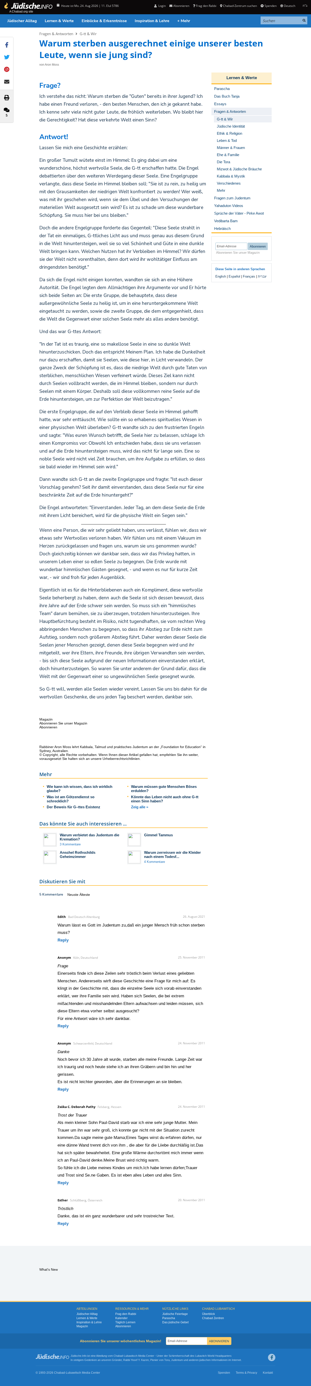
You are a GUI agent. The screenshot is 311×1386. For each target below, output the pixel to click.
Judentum (177, 1359)
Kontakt (268, 1372)
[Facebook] (271, 1357)
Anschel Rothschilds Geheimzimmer (77, 854)
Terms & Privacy (246, 1372)
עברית (262, 276)
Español (234, 276)
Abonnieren (123, 1326)
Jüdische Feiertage (175, 1314)
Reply (63, 940)
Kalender (121, 1318)
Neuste (73, 895)
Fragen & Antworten (56, 33)
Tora (167, 1359)
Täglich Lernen (125, 1322)
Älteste (84, 895)
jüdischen (205, 1359)
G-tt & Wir (88, 33)
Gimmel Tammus (158, 835)
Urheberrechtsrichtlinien (121, 759)
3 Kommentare (70, 844)
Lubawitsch (130, 1355)
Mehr (221, 190)
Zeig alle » (139, 807)
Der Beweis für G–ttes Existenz (73, 807)
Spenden (270, 6)
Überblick (208, 1314)
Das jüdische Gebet (175, 1322)
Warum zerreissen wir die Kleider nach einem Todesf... (172, 854)
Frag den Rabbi (206, 6)
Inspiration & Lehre (152, 21)
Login (162, 6)
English (220, 276)
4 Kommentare (154, 862)
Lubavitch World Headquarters (213, 1355)
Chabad (118, 1355)
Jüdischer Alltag (22, 21)
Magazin (82, 1326)
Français (249, 276)
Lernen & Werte (59, 21)
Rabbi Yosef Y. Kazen (136, 1359)
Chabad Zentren (213, 1318)
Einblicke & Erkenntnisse (104, 21)
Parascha (168, 1318)
